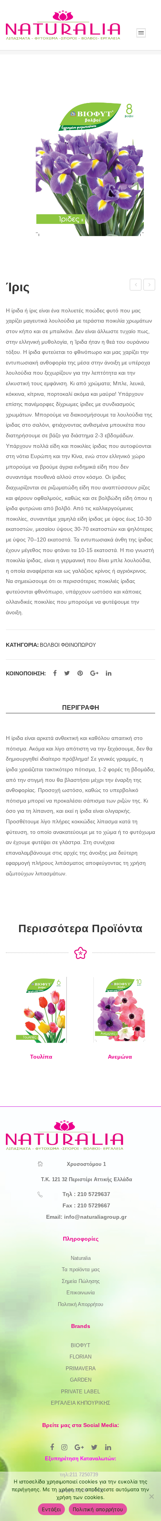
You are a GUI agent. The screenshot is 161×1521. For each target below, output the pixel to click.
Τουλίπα (41, 1057)
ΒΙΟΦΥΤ (80, 1345)
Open (141, 32)
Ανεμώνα (136, 285)
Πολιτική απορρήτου (98, 1509)
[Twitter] (67, 673)
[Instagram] (64, 1447)
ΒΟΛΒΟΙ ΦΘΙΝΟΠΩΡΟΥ (68, 645)
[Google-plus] (79, 1447)
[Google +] (94, 673)
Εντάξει (51, 1509)
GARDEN (80, 1380)
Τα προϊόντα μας (81, 1269)
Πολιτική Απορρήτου (80, 1304)
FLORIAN (80, 1357)
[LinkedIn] (108, 673)
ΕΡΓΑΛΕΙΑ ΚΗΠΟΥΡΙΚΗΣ (80, 1403)
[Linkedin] (108, 1447)
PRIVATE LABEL (80, 1392)
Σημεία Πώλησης (81, 1281)
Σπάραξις (149, 285)
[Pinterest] (80, 673)
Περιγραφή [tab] (80, 707)
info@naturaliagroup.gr (95, 1217)
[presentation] (13, 1026)
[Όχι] (151, 1496)
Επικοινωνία (80, 1292)
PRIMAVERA (81, 1368)
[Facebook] (55, 673)
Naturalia (81, 1258)
